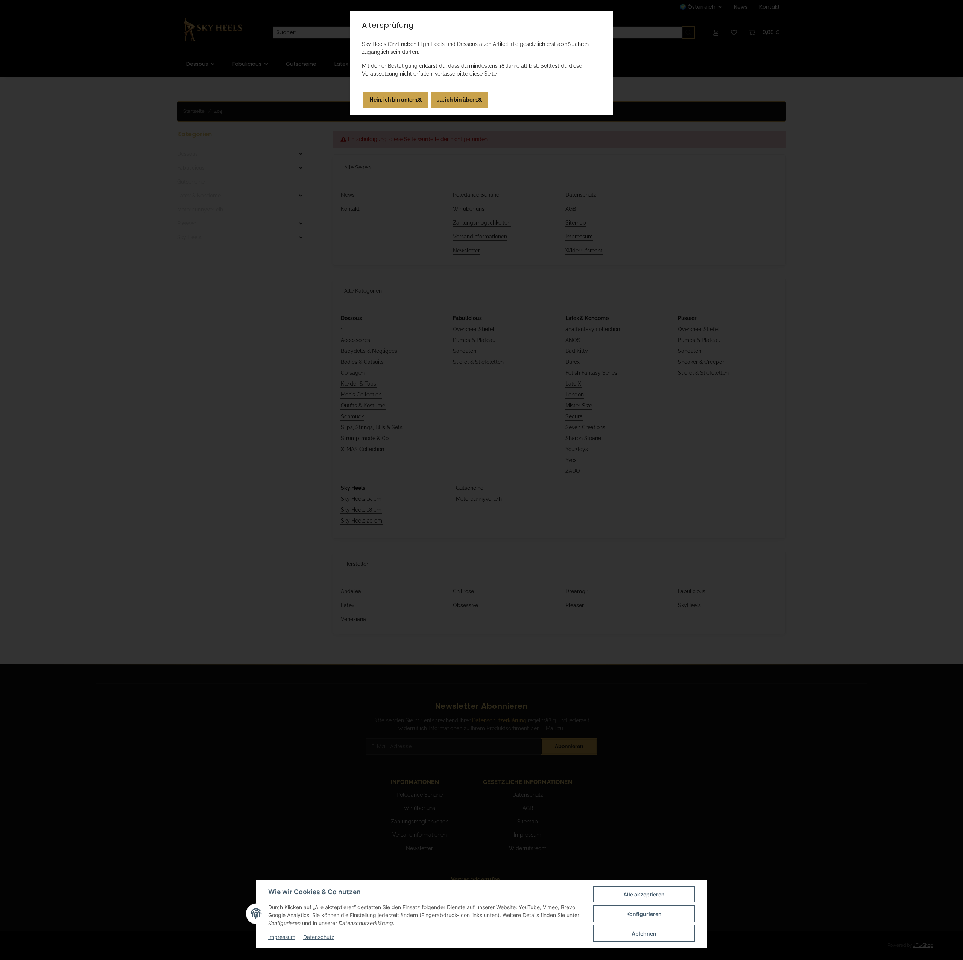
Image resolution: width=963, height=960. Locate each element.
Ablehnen (644, 933)
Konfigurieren (644, 914)
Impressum (281, 937)
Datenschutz (318, 937)
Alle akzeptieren (644, 894)
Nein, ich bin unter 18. (395, 100)
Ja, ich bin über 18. (459, 100)
